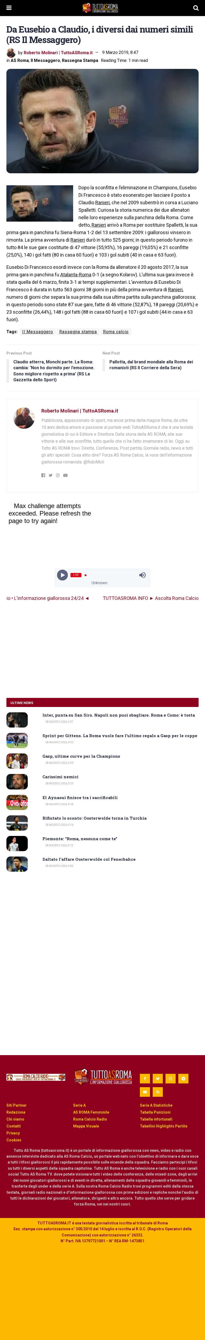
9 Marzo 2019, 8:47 (120, 52)
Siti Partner (16, 1105)
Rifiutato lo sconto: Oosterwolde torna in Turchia (94, 818)
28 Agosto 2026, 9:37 (59, 721)
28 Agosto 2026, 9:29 (59, 762)
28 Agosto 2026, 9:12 (59, 845)
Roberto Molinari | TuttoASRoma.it (58, 52)
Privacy (13, 1133)
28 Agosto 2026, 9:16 (59, 824)
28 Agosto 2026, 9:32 (59, 742)
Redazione (15, 1112)
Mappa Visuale (86, 1126)
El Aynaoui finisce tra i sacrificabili (80, 797)
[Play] (62, 575)
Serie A (79, 1105)
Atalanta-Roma (75, 274)
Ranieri (102, 202)
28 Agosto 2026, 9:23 (59, 783)
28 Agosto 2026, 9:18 (59, 804)
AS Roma (20, 60)
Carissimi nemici (60, 776)
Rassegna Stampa (80, 60)
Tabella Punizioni (155, 1112)
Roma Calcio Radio (90, 1119)
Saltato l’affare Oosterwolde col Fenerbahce (89, 859)
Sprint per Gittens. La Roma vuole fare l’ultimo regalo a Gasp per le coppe (119, 735)
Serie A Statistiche (156, 1105)
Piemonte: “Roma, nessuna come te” (79, 838)
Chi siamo (15, 1119)
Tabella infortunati (156, 1119)
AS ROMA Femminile (91, 1112)
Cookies (13, 1140)
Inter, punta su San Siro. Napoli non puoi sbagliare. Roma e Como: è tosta (118, 715)
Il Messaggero (45, 60)
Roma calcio (116, 331)
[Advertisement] (102, 649)
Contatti (13, 1126)
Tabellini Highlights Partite (163, 1126)
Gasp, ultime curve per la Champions (81, 756)
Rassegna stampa (78, 331)
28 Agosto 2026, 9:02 (59, 865)
